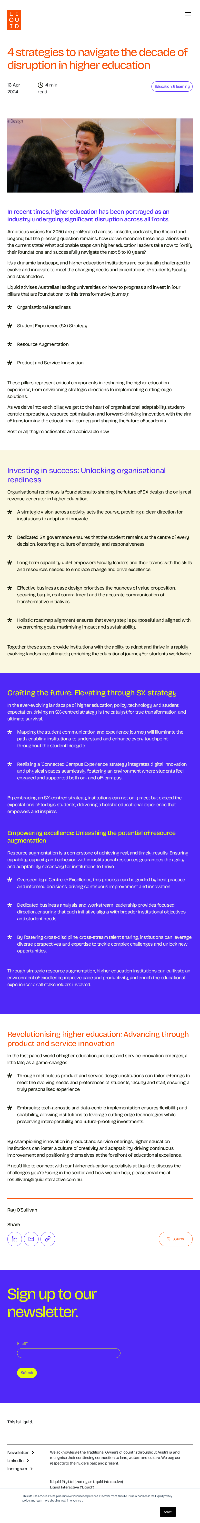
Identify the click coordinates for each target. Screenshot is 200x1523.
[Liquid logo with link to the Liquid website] (14, 20)
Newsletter (18, 1452)
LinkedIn (15, 1460)
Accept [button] (168, 1512)
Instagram (17, 1468)
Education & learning (172, 86)
